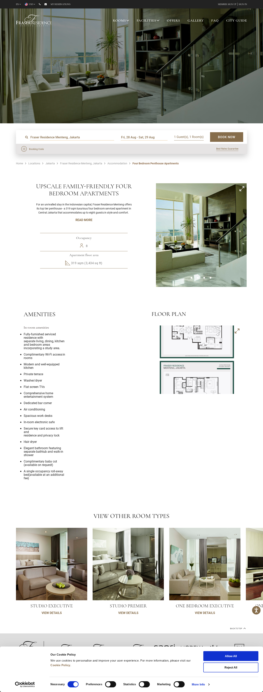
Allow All (231, 656)
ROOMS (119, 21)
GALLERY (196, 21)
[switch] (110, 684)
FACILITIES (146, 21)
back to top (236, 628)
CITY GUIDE (236, 21)
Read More (83, 220)
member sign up (227, 4)
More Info (198, 684)
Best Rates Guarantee (227, 148)
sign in (243, 4)
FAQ (215, 21)
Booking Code (36, 149)
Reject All (230, 667)
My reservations (60, 4)
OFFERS (173, 21)
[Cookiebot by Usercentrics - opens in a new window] (25, 684)
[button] (191, 278)
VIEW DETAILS (52, 613)
